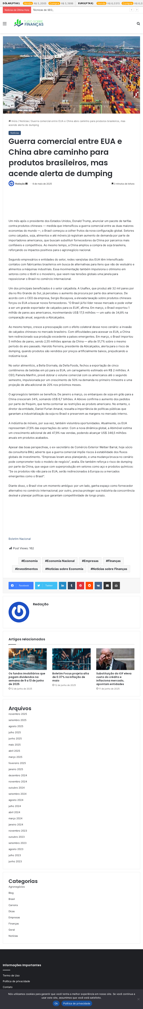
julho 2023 (15, 855)
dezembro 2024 (18, 775)
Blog (11, 892)
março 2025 (15, 756)
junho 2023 (15, 861)
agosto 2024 (16, 799)
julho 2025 (15, 732)
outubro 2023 (17, 836)
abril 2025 (14, 750)
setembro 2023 (17, 842)
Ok (56, 1003)
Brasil (12, 898)
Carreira (13, 905)
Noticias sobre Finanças (110, 569)
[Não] (138, 999)
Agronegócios (17, 886)
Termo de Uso (11, 975)
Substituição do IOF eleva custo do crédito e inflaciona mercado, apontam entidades (113, 679)
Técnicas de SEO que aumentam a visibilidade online (63, 9)
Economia (30, 561)
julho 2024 (15, 806)
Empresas (91, 561)
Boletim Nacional (20, 539)
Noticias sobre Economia (65, 569)
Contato (7, 987)
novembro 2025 (18, 713)
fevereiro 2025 (17, 763)
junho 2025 (15, 738)
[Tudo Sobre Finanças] (29, 23)
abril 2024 (14, 812)
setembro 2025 (17, 720)
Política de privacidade (16, 981)
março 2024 (15, 818)
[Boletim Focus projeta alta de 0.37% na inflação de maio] (71, 659)
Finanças (114, 561)
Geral (12, 929)
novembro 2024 (18, 781)
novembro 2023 (18, 830)
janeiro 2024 (16, 824)
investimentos (27, 569)
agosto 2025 (16, 726)
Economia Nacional (60, 561)
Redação (20, 183)
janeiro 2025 (16, 769)
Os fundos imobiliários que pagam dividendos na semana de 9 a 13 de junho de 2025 (27, 679)
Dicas (12, 911)
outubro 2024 (17, 787)
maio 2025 (15, 744)
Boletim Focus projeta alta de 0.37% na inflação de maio (70, 677)
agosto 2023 (16, 849)
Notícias (24, 121)
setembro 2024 (17, 793)
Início (14, 121)
